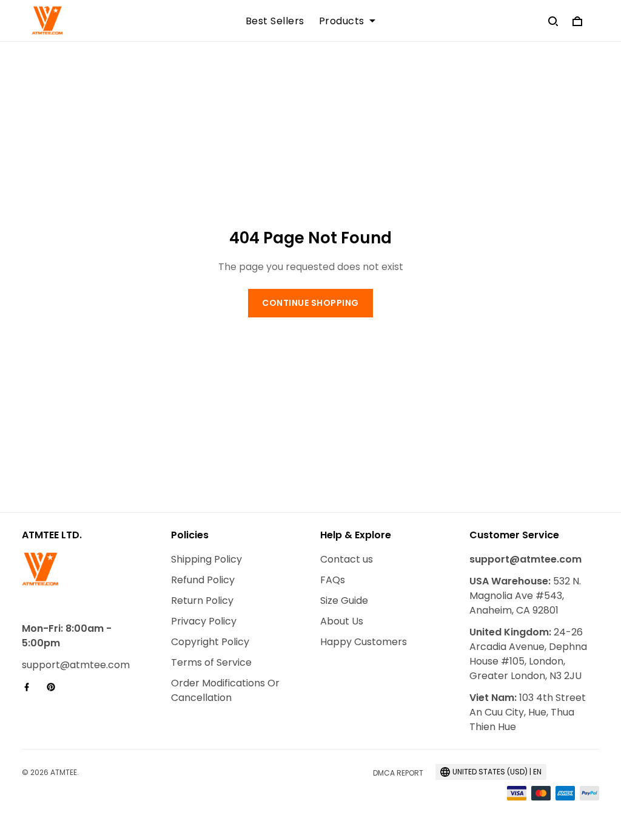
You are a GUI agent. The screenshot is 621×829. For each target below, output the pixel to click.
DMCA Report (398, 773)
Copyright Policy (210, 642)
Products (341, 21)
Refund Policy (203, 580)
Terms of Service (211, 662)
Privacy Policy (204, 621)
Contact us (346, 559)
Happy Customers (363, 642)
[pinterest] (54, 687)
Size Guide (344, 600)
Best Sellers (275, 21)
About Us (341, 621)
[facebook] (30, 687)
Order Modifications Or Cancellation (225, 690)
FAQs (332, 580)
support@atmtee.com (76, 665)
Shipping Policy (206, 559)
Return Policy (202, 600)
